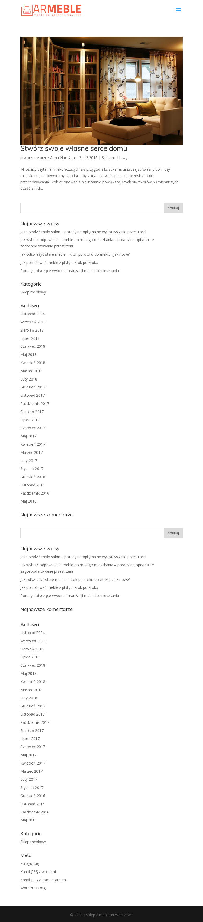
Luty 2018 (28, 379)
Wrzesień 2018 (33, 321)
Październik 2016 (34, 493)
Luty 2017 (28, 460)
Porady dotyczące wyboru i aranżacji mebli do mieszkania (69, 270)
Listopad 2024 (32, 313)
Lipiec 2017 (30, 419)
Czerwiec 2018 (32, 346)
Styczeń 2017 (31, 468)
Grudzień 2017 (32, 387)
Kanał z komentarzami (43, 879)
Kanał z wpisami (38, 871)
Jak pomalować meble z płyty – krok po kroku (59, 262)
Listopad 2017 (32, 395)
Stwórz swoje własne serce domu (73, 148)
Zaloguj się (29, 863)
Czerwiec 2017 (32, 427)
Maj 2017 (28, 436)
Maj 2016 (28, 501)
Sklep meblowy (114, 157)
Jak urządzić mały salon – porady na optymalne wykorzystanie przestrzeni (83, 231)
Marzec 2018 (31, 370)
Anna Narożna (62, 157)
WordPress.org (33, 887)
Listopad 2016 (32, 484)
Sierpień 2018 (32, 330)
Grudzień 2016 (32, 476)
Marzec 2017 (31, 452)
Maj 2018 (28, 354)
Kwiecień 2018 (32, 362)
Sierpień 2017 (32, 411)
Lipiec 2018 (30, 338)
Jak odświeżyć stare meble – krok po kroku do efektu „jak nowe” (75, 254)
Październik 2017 (34, 403)
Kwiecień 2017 (32, 444)
